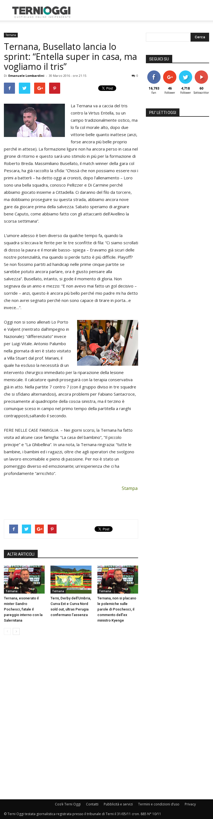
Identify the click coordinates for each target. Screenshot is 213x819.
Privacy (190, 804)
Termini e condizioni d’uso (158, 804)
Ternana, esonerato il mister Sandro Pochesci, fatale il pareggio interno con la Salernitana (23, 609)
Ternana (11, 35)
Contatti (92, 804)
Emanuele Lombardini (26, 75)
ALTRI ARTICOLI (20, 554)
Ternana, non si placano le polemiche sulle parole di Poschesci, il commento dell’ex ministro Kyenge (116, 609)
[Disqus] (71, 717)
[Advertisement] (144, 12)
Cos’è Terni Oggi (68, 804)
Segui (169, 72)
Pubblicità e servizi (118, 804)
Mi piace (154, 72)
